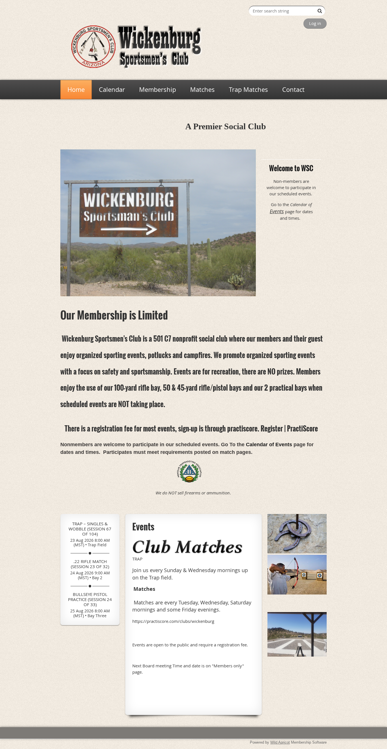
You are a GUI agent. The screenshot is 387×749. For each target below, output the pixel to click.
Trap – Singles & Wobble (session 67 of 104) (90, 529)
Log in (315, 23)
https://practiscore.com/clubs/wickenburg (173, 621)
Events (277, 211)
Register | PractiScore (289, 428)
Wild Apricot (280, 742)
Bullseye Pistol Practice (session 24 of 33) (90, 599)
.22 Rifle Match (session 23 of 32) (90, 563)
